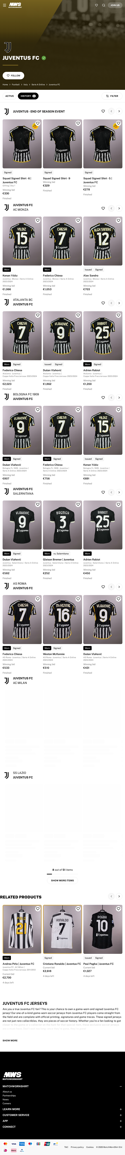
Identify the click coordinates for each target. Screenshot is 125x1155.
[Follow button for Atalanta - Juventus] (103, 303)
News (6, 1099)
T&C (66, 1147)
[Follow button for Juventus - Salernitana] (103, 492)
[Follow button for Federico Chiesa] (78, 220)
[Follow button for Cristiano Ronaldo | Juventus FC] (78, 908)
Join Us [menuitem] (115, 5)
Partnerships (9, 1095)
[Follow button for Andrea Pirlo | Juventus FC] (37, 908)
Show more (10, 1040)
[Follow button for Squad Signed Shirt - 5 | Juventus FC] (118, 123)
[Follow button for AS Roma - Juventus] (103, 586)
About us (7, 1091)
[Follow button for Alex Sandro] (118, 220)
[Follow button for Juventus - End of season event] (103, 111)
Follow (15, 75)
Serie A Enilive (38, 84)
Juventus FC (54, 84)
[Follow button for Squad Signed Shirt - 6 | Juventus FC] (37, 123)
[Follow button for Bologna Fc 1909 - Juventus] (103, 397)
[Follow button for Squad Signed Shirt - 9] (78, 123)
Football (16, 84)
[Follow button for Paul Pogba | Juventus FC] (118, 908)
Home (5, 84)
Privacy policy (77, 1147)
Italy (26, 84)
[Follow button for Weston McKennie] (78, 599)
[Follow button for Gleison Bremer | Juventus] (78, 504)
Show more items (62, 880)
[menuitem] (5, 5)
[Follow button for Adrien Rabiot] (118, 315)
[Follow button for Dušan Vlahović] (78, 315)
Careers (7, 1103)
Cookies (90, 1147)
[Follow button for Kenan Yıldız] (37, 220)
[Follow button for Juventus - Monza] (103, 208)
